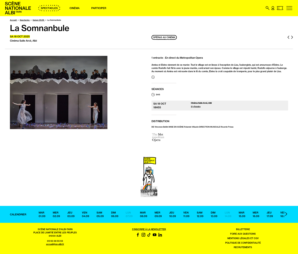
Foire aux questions (243, 233)
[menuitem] (18, 13)
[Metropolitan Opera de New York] (158, 141)
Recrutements (243, 247)
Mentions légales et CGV (243, 238)
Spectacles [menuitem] (49, 8)
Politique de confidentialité (243, 242)
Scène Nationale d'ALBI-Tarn (55, 229)
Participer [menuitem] (98, 8)
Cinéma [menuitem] (74, 8)
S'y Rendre (196, 106)
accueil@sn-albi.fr (55, 244)
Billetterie (243, 229)
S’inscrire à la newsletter (149, 229)
